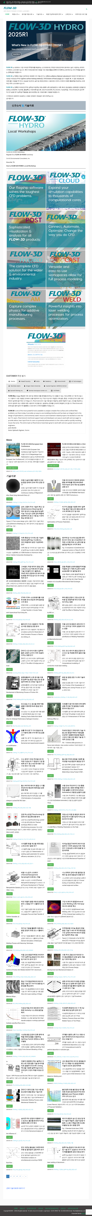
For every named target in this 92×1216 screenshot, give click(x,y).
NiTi (14, 1003)
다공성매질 (19, 1030)
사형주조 (65, 977)
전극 (30, 726)
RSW (55, 834)
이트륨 (60, 726)
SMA (16, 1003)
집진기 (31, 863)
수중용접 (20, 1109)
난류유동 (59, 562)
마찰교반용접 (23, 977)
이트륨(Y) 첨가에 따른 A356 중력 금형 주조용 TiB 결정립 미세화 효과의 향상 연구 (74, 706)
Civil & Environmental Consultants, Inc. (18, 158)
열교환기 (64, 562)
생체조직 (65, 1003)
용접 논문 (73, 502)
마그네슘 (19, 502)
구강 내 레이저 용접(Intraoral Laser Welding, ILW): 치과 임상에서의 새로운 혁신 (73, 904)
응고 (23, 533)
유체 (68, 562)
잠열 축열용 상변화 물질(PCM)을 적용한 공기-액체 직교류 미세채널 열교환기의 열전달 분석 (74, 569)
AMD (14, 471)
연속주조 (24, 502)
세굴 (22, 673)
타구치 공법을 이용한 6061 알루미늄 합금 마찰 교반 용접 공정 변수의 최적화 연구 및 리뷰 (73, 509)
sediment (59, 1056)
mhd (17, 1169)
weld (66, 469)
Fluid (55, 562)
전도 (73, 673)
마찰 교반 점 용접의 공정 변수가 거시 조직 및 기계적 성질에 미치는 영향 (73, 626)
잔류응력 (30, 950)
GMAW (56, 1083)
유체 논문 (72, 562)
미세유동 (24, 1030)
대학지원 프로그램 (81, 14)
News (9, 440)
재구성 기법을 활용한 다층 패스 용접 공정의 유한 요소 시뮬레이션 (32, 930)
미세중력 (63, 1028)
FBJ (14, 1085)
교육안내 (68, 14)
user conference (28, 471)
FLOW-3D (10, 8)
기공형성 (61, 1169)
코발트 (71, 923)
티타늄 (68, 868)
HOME (7, 14)
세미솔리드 (20, 839)
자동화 (68, 1143)
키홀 (29, 807)
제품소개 (15, 14)
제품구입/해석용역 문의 (53, 14)
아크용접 (61, 502)
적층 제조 (25, 726)
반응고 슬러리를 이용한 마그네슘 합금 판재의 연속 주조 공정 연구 (32, 482)
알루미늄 (23, 562)
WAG (55, 923)
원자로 (61, 1114)
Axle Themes (84, 1213)
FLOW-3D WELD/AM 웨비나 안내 (73, 444)
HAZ (58, 529)
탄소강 (68, 619)
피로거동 (73, 868)
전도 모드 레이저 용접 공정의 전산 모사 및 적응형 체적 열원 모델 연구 (73, 653)
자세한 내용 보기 (12, 468)
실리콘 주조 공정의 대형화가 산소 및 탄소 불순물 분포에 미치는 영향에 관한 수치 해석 (32, 1120)
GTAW (55, 779)
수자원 (26, 673)
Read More (59, 54)
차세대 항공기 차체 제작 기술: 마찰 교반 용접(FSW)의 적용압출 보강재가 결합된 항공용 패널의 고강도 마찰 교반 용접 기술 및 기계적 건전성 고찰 (73, 734)
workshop (24, 155)
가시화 (67, 697)
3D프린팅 (56, 469)
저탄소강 (72, 834)
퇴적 (73, 1056)
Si (17, 1140)
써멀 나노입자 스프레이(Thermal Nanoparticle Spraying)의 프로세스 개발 (30, 875)
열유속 (63, 892)
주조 (28, 502)
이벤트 (40, 471)
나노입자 (18, 897)
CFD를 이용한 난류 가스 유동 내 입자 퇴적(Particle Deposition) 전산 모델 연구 (73, 1037)
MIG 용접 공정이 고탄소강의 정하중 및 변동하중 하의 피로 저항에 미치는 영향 (73, 599)
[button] (41, 58)
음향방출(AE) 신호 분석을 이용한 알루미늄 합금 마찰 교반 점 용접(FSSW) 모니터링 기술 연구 (32, 679)
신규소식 (16, 105)
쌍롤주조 (22, 752)
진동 (32, 1109)
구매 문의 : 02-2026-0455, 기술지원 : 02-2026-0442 (20, 1)
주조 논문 (32, 502)
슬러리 (22, 897)
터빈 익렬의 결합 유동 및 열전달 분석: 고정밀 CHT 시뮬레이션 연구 (32, 904)
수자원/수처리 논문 (33, 673)
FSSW (55, 646)
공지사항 (35, 471)
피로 (72, 619)
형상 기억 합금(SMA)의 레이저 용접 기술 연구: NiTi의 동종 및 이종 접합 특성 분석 (33, 983)
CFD (55, 588)
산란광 (60, 1003)
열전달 (65, 502)
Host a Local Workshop (21, 166)
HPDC (18, 562)
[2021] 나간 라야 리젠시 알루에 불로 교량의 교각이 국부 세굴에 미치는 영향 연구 (32, 653)
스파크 (19, 863)
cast (17, 471)
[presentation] (11, 381)
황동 (75, 810)
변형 (21, 593)
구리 (18, 752)
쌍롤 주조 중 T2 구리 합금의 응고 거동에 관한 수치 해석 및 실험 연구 (32, 732)
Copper (60, 977)
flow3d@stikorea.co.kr (44, 1)
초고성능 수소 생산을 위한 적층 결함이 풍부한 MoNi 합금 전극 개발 (32, 706)
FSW (55, 529)
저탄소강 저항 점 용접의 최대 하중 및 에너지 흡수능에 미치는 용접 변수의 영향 (73, 816)
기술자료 (39, 14)
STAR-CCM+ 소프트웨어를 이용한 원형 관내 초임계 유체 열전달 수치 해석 (32, 599)
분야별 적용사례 (27, 14)
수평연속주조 (61, 810)
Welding (56, 502)
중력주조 (72, 726)
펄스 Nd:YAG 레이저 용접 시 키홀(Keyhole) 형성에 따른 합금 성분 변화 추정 (33, 788)
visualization (57, 697)
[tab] (11, 381)
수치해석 (75, 469)
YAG (19, 807)
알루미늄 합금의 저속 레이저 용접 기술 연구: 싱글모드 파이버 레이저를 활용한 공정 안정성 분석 (73, 1149)
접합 (29, 1085)
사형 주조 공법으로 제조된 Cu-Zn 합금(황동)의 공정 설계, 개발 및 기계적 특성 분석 (73, 957)
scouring (15, 673)
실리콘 (20, 1140)
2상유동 (56, 1028)
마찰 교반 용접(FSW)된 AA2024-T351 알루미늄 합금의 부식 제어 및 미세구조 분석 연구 (32, 957)
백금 (16, 726)
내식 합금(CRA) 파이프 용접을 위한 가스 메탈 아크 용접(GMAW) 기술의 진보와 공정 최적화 (74, 1063)
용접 (79, 469)
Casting (15, 502)
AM (14, 726)
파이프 (77, 1056)
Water (19, 673)
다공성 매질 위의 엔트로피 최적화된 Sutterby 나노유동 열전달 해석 (32, 1010)
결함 (19, 593)
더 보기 (9, 499)
